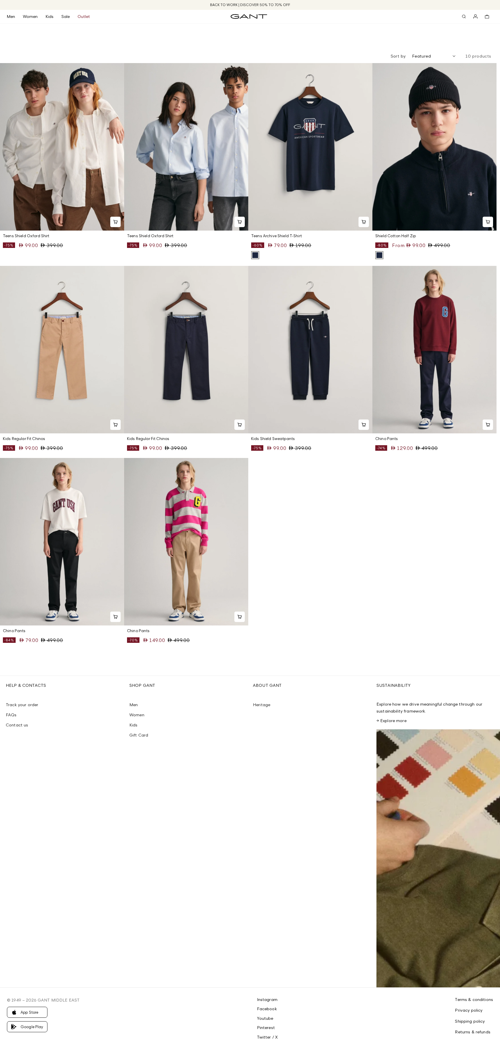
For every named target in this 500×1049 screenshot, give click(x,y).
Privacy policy (468, 1010)
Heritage (261, 704)
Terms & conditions (474, 999)
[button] (15, 16)
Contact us (17, 724)
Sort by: (398, 56)
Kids (133, 724)
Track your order (22, 704)
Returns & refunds (472, 1031)
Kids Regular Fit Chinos (24, 438)
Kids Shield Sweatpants (273, 438)
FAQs (11, 714)
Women (136, 714)
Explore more (393, 720)
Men (133, 704)
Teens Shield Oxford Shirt (26, 235)
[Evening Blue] (255, 255)
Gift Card (138, 735)
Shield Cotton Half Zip (395, 235)
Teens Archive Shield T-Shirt (276, 235)
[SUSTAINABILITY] (438, 858)
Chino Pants (386, 438)
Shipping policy (470, 1021)
